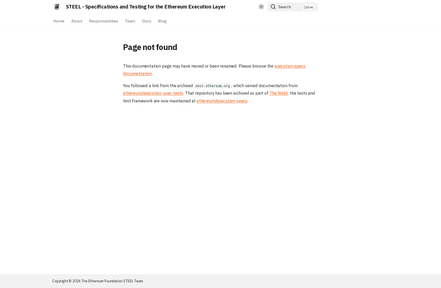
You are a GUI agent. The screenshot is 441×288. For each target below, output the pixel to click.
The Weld (279, 93)
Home (58, 20)
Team (130, 20)
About (76, 20)
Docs (146, 20)
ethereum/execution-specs (222, 101)
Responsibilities (103, 20)
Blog (162, 20)
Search (284, 6)
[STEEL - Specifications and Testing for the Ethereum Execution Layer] (57, 6)
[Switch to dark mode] (261, 7)
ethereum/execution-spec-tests (153, 93)
